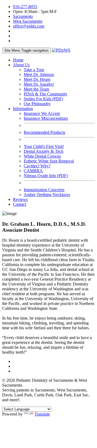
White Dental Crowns (42, 156)
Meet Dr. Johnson (39, 74)
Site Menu (26, 50)
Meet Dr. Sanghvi (39, 84)
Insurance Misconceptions (46, 118)
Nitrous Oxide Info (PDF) (46, 175)
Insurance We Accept (42, 113)
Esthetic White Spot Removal (49, 161)
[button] (21, 64)
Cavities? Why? (37, 166)
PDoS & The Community (45, 94)
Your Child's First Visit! (44, 146)
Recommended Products (44, 132)
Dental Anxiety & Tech (43, 151)
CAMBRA (33, 170)
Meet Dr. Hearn (37, 79)
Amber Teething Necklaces (47, 194)
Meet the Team (36, 89)
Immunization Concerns (44, 189)
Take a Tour (34, 69)
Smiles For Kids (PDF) (43, 99)
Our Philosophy (37, 103)
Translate (42, 414)
